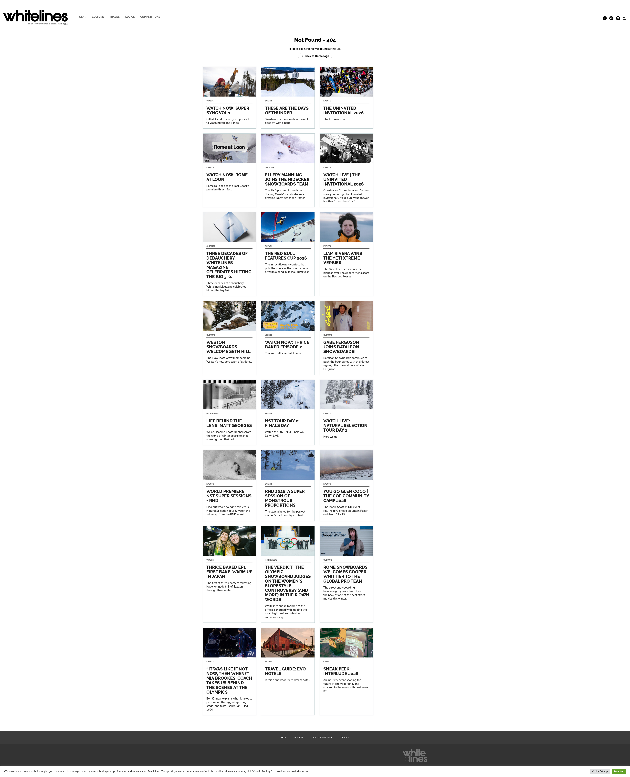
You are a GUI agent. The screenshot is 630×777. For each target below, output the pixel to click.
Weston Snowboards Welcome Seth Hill (229, 337)
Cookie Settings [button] (600, 771)
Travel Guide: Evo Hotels (288, 671)
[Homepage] (415, 755)
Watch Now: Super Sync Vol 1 (229, 97)
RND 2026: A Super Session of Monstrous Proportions (288, 485)
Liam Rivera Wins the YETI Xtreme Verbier (346, 254)
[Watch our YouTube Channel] (611, 18)
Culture (98, 16)
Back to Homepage (316, 56)
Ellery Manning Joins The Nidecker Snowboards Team (288, 170)
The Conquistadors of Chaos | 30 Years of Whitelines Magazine (229, 254)
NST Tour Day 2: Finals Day (288, 412)
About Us (299, 737)
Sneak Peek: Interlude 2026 (346, 671)
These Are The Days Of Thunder (288, 97)
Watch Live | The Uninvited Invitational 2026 (346, 170)
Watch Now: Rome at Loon (229, 170)
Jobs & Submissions (322, 737)
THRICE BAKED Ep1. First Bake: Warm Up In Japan (229, 574)
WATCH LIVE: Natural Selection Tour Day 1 (346, 412)
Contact (345, 737)
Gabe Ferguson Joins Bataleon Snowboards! (346, 337)
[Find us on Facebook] (605, 18)
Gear (82, 16)
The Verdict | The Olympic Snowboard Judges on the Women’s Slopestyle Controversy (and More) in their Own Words (288, 574)
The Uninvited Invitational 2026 (346, 97)
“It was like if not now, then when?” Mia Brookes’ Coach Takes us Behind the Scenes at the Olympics (229, 671)
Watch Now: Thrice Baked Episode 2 (288, 337)
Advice (130, 16)
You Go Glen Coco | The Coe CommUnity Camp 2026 (346, 485)
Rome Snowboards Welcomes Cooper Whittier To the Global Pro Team (346, 574)
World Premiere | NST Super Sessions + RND (229, 485)
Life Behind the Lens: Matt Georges (229, 412)
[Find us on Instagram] (618, 18)
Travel (114, 16)
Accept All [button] (619, 771)
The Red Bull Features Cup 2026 (288, 254)
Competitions (150, 16)
